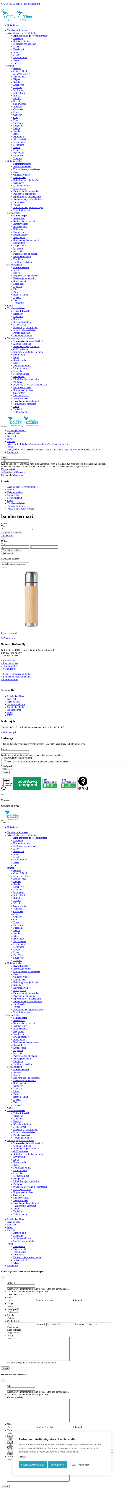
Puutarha (17, 382)
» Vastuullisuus (8, 668)
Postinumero (13, 1327)
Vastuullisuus (38, 449)
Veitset (16, 204)
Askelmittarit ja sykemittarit (26, 346)
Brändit (10, 65)
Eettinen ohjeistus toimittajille (69, 449)
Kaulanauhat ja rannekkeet (26, 240)
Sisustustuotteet (20, 398)
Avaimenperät (20, 226)
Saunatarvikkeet (21, 395)
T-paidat (17, 297)
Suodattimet (7, 535)
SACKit (17, 98)
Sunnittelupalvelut (15, 707)
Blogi (10, 438)
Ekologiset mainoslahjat (24, 44)
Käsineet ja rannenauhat (24, 278)
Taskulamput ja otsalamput (26, 401)
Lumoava (17, 87)
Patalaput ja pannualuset (24, 194)
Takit (15, 300)
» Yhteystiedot (8, 660)
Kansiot (17, 319)
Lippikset (17, 286)
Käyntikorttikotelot (22, 322)
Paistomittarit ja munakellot (26, 191)
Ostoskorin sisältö (15, 1397)
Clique (16, 112)
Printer (16, 150)
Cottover (17, 114)
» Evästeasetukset (9, 679)
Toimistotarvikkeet (16, 308)
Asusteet (17, 270)
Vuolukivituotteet (21, 210)
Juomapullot (19, 237)
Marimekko (18, 90)
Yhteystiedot (13, 449)
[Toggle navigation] (2, 426)
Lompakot (18, 371)
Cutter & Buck (20, 71)
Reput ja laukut (20, 294)
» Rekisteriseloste (9, 663)
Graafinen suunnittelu (58, 444)
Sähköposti (6, 766)
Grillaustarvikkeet (21, 174)
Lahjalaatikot (19, 245)
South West (18, 155)
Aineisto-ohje (13, 444)
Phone (4, 749)
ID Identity (18, 136)
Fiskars (16, 128)
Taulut (16, 406)
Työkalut (17, 409)
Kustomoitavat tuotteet (24, 221)
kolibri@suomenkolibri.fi (28, 3)
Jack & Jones (19, 76)
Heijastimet (18, 229)
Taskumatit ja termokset (24, 403)
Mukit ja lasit (19, 188)
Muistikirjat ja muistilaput (25, 327)
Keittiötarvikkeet (15, 161)
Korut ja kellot (20, 360)
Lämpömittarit (20, 368)
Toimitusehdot (10, 666)
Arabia (16, 131)
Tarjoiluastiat (19, 202)
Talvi (15, 63)
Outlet (10, 305)
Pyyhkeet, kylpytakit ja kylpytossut (30, 384)
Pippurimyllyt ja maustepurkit (27, 196)
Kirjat (16, 357)
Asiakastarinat (90, 449)
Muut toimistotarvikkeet (24, 330)
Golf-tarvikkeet (20, 349)
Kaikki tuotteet (14, 25)
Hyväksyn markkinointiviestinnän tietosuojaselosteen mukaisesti (37, 761)
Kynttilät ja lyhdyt (22, 365)
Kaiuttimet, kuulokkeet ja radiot (28, 352)
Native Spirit (19, 93)
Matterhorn (18, 144)
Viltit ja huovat (20, 412)
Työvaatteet (18, 303)
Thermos (17, 158)
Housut (16, 273)
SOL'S (16, 101)
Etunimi (39, 1300)
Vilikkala (17, 106)
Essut (15, 172)
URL (9, 1386)
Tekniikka (18, 259)
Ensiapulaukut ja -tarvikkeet (26, 169)
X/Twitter (11, 1283)
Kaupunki (80, 1324)
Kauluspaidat (19, 281)
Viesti (10, 1335)
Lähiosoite (41, 1324)
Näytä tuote (7, 553)
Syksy (16, 60)
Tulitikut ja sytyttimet (23, 262)
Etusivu (4, 475)
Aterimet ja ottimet (22, 166)
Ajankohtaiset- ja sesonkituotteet (22, 33)
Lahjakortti (12, 452)
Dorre (16, 120)
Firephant (17, 125)
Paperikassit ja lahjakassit (25, 253)
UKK (99, 449)
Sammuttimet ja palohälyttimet (27, 199)
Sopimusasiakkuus (39, 444)
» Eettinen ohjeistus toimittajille (16, 676)
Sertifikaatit (49, 449)
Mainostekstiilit (14, 264)
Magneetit (18, 248)
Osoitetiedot (13, 1321)
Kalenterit (18, 316)
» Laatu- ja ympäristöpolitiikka (15, 674)
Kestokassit (18, 283)
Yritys (10, 447)
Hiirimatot (18, 313)
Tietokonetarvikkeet (22, 335)
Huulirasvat (18, 232)
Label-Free (18, 84)
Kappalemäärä (14, 1329)
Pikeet (16, 289)
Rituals (16, 95)
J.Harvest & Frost (21, 74)
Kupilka (17, 82)
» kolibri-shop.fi (8, 732)
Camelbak (18, 109)
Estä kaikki (58, 1465)
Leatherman (19, 142)
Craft (15, 117)
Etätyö (16, 46)
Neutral (16, 147)
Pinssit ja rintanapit (22, 256)
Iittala (16, 134)
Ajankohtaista (13, 433)
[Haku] (31, 461)
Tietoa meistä (25, 449)
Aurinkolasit (19, 218)
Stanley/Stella (19, 104)
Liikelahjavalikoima (16, 430)
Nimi (9, 1297)
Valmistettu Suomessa (17, 30)
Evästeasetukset (80, 1465)
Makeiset (17, 251)
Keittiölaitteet (19, 177)
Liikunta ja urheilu (22, 343)
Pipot (15, 292)
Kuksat (16, 363)
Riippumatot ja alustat (23, 390)
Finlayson (18, 123)
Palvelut (11, 441)
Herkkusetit (18, 49)
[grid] (2, 567)
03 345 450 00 (8, 3)
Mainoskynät (19, 324)
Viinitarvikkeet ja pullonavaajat (28, 207)
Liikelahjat (25, 444)
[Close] (2, 794)
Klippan (17, 79)
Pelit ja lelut (18, 376)
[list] (5, 567)
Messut (16, 54)
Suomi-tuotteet (20, 57)
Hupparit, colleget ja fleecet (26, 275)
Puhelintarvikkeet (21, 333)
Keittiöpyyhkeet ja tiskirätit (26, 180)
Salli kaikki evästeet (32, 1465)
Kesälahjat (18, 38)
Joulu (15, 52)
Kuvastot (11, 436)
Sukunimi (77, 1300)
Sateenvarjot (19, 393)
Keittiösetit (18, 183)
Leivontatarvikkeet (22, 185)
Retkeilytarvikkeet (22, 387)
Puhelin (11, 1315)
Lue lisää (22, 1456)
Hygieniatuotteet (21, 234)
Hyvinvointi (19, 354)
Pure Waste (18, 153)
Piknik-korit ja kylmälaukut (26, 379)
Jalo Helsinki (19, 139)
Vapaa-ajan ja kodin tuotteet (20, 338)
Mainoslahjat (13, 213)
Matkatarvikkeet (21, 373)
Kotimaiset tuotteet (22, 41)
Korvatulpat (19, 243)
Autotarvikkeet (20, 223)
